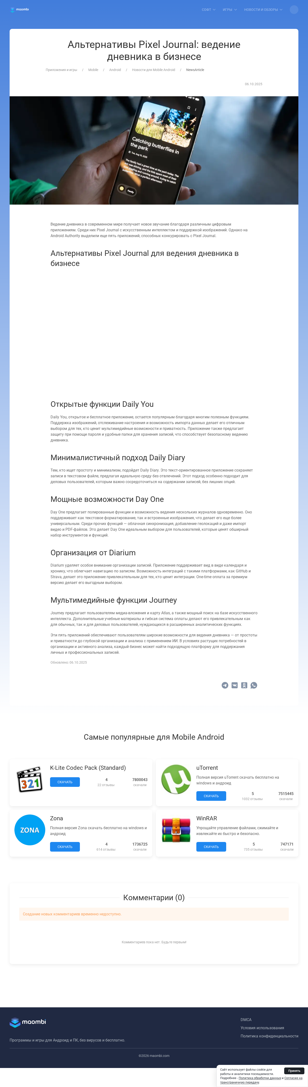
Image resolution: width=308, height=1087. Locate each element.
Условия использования (262, 1028)
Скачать (65, 782)
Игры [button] (227, 10)
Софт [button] (206, 10)
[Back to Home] (19, 9)
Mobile (93, 70)
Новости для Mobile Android (153, 70)
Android (115, 70)
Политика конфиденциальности (269, 1036)
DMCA (246, 1019)
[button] (294, 9)
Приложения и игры (61, 70)
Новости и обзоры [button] (261, 10)
